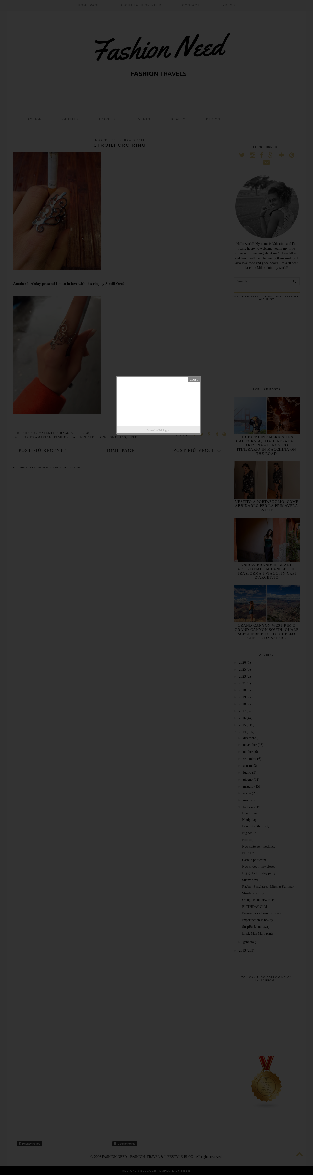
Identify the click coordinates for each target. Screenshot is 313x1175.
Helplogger (163, 430)
